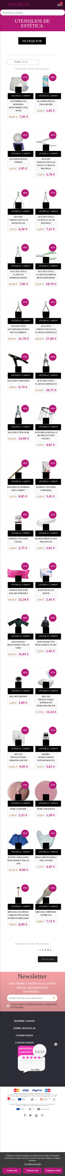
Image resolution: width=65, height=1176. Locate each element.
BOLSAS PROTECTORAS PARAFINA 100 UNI (18, 757)
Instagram (42, 1115)
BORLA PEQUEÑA (46, 809)
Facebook (25, 1115)
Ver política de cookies (32, 1164)
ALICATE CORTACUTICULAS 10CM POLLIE (18, 220)
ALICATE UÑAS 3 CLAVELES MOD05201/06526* (18, 274)
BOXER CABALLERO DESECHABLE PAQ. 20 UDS (18, 860)
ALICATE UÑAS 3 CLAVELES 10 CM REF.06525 (46, 220)
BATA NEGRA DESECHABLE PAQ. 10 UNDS (18, 645)
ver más (35, 1069)
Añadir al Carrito (20, 96)
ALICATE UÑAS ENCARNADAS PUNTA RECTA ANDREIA (18, 329)
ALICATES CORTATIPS (18, 381)
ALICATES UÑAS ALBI (18, 432)
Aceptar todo (12, 1170)
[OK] (53, 998)
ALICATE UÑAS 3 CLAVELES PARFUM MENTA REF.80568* (46, 274)
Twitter (30, 1115)
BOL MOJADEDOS (18, 696)
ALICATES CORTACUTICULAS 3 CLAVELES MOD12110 (46, 329)
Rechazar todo (32, 1170)
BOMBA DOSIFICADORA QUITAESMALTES (46, 757)
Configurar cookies (53, 1170)
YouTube (36, 1115)
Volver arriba (47, 959)
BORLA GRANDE (18, 809)
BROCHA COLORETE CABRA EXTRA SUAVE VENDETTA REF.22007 (18, 915)
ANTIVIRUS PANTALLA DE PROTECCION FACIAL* (46, 435)
